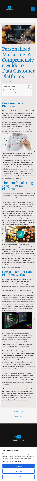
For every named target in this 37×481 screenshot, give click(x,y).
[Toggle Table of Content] (28, 87)
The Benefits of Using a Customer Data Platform (17, 92)
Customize (18, 471)
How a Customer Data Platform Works (14, 94)
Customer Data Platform (11, 90)
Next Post (18, 416)
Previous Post (18, 411)
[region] (18, 464)
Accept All (18, 466)
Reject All (18, 477)
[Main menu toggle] (33, 9)
